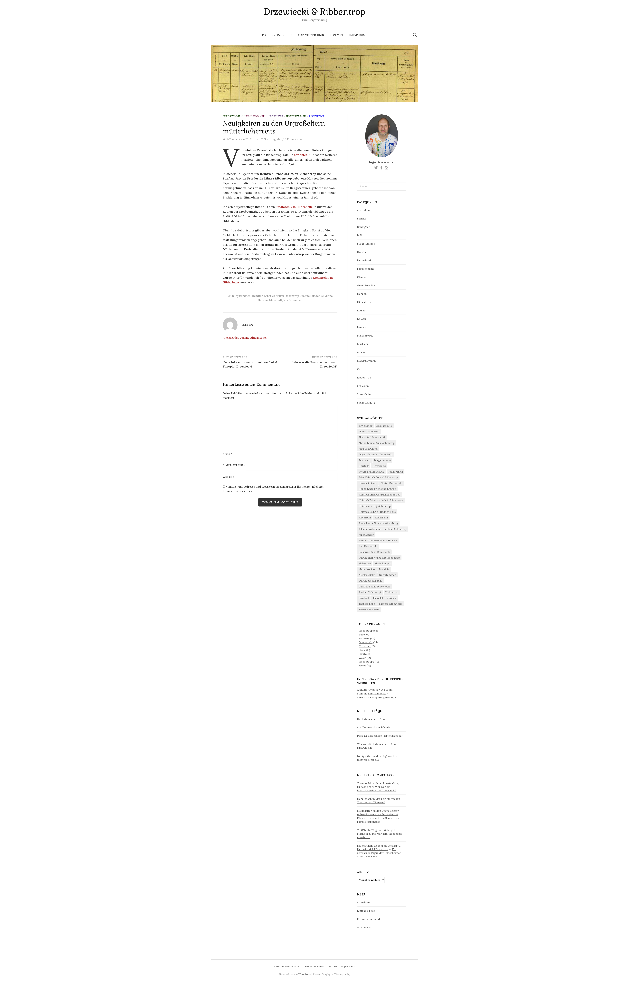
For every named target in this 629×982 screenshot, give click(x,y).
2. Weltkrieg (365, 425)
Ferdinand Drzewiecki (371, 471)
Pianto (363, 653)
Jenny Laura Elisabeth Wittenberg (378, 523)
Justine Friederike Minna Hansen (378, 540)
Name (227, 454)
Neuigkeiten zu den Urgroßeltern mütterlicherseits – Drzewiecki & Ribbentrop (378, 814)
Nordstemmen (296, 116)
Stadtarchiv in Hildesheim (294, 207)
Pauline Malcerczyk (370, 592)
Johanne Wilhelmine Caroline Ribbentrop (382, 529)
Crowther (365, 646)
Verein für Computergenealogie (377, 697)
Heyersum (365, 517)
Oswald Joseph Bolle (370, 580)
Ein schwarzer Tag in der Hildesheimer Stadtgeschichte (379, 853)
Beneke (361, 218)
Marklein (362, 344)
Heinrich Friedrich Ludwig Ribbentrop (381, 500)
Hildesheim (275, 116)
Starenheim (364, 394)
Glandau (362, 277)
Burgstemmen (233, 116)
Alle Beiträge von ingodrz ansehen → (247, 337)
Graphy (326, 974)
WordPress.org (366, 927)
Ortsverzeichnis (311, 35)
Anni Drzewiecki (368, 448)
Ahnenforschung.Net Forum (374, 689)
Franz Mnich (395, 471)
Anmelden (363, 902)
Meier (362, 665)
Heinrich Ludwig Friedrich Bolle (377, 511)
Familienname (255, 116)
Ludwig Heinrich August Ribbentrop (379, 557)
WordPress (304, 974)
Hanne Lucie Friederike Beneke (377, 488)
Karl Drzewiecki (368, 546)
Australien (363, 210)
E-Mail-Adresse (234, 465)
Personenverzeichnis (275, 35)
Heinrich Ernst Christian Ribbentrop (275, 296)
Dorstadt (363, 252)
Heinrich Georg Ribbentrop (375, 506)
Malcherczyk (365, 335)
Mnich (361, 352)
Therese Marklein (369, 609)
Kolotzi (361, 318)
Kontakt (336, 35)
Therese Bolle (367, 603)
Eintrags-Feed (366, 910)
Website (228, 477)
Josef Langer (366, 534)
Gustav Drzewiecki (391, 483)
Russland (364, 598)
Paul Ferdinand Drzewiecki (374, 586)
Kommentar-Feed (368, 919)
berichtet (300, 155)
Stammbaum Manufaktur (372, 693)
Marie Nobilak (367, 569)
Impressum (357, 35)
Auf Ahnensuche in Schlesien (374, 727)
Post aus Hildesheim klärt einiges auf (379, 735)
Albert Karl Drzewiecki (372, 437)
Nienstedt (275, 300)
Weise (362, 657)
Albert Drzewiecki (369, 431)
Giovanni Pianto (368, 483)
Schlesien (363, 385)
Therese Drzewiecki (390, 603)
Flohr (362, 650)
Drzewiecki (364, 260)
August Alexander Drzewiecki (375, 454)
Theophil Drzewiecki (385, 598)
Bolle (360, 235)
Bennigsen (363, 226)
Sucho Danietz (366, 402)
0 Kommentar (293, 139)
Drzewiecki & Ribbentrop (314, 11)
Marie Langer (383, 563)
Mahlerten (365, 563)
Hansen (362, 293)
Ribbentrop (317, 116)
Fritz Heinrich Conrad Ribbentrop (378, 477)
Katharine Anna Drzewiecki (374, 552)
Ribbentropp (366, 661)
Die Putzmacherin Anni (371, 719)
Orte (360, 369)
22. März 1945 (384, 425)
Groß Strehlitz (366, 285)
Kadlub (361, 310)
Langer (361, 327)
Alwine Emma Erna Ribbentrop (377, 443)
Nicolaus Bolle (367, 574)
